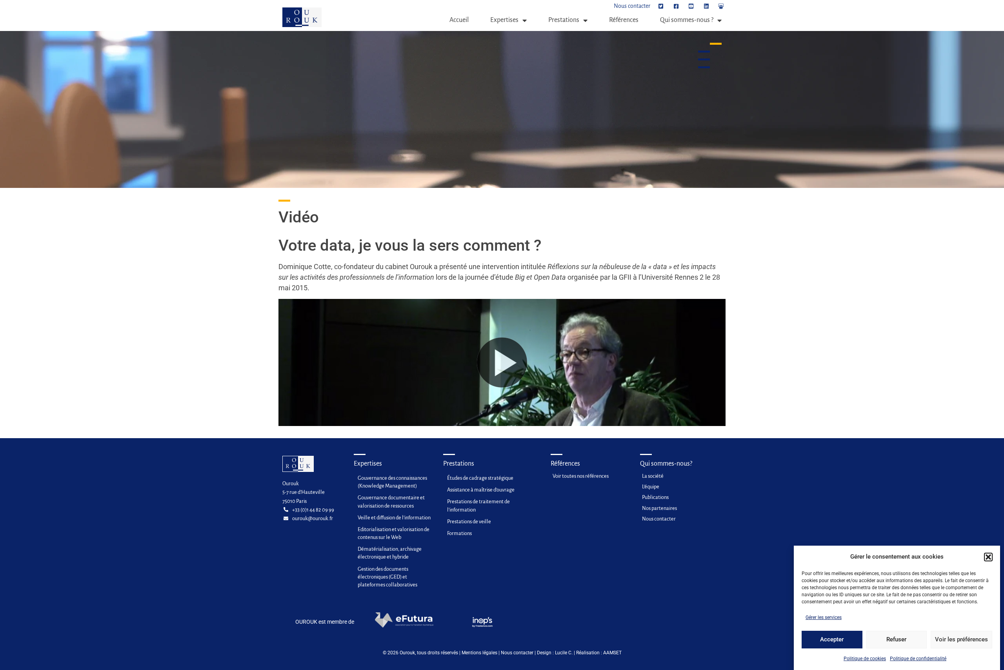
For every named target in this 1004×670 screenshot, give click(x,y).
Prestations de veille (469, 521)
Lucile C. (564, 652)
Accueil (459, 20)
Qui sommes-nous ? (686, 20)
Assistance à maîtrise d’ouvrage (481, 490)
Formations (459, 533)
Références (623, 20)
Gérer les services (824, 617)
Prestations (563, 20)
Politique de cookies (865, 658)
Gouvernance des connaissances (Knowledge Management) (392, 482)
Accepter (832, 639)
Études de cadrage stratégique (480, 478)
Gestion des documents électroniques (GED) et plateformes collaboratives (387, 577)
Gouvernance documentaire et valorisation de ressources (391, 501)
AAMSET (612, 652)
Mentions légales (479, 652)
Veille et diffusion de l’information (394, 518)
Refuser (896, 639)
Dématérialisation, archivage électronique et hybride (390, 553)
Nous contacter (517, 652)
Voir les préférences (961, 639)
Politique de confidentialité (918, 658)
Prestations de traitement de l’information (478, 505)
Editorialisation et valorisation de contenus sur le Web (393, 533)
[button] (988, 557)
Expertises (504, 20)
